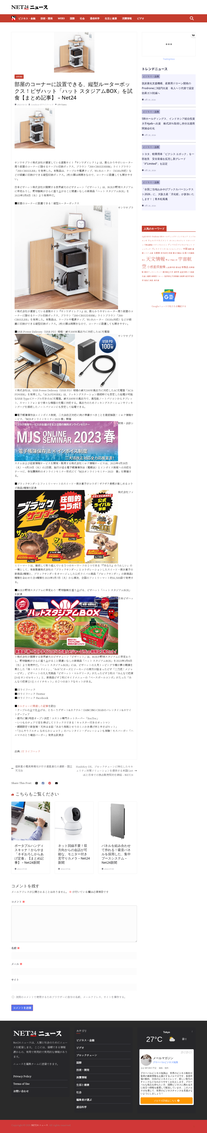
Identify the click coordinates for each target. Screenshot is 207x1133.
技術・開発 (47, 18)
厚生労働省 (177, 253)
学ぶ (167, 259)
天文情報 (155, 258)
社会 (82, 18)
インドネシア (182, 236)
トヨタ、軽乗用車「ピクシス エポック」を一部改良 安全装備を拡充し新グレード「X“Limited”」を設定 (168, 158)
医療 (170, 253)
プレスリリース (158, 248)
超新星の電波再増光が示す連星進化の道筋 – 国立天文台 (43, 768)
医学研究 (164, 253)
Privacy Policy (22, 1076)
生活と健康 (111, 18)
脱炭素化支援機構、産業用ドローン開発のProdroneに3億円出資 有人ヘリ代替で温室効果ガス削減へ (168, 88)
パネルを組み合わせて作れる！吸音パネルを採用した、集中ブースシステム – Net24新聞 (116, 854)
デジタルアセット (185, 245)
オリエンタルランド (177, 240)
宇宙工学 (173, 260)
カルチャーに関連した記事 (32, 706)
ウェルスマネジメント (158, 240)
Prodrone (155, 236)
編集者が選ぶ (84, 1100)
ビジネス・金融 (26, 18)
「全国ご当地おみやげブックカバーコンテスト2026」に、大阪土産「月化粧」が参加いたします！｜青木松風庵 (168, 194)
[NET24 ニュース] (13, 18)
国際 (72, 18)
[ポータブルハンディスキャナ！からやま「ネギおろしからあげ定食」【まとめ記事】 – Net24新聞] (30, 804)
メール (16, 964)
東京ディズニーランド (153, 272)
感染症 (178, 267)
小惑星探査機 (156, 266)
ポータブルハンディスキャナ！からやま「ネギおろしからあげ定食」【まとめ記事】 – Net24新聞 (29, 854)
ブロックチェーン (86, 1055)
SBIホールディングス (168, 236)
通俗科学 (95, 18)
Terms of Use (21, 1084)
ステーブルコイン (160, 245)
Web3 (61, 18)
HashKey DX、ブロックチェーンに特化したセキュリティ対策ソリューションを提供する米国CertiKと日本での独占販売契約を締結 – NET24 (104, 771)
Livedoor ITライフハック (42, 104)
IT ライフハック (30, 751)
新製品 (185, 267)
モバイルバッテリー (174, 249)
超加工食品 (148, 280)
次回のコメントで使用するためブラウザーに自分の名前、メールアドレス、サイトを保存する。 (71, 997)
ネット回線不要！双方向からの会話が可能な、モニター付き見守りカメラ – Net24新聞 (74, 854)
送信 (44, 1064)
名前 (15, 948)
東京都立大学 (168, 272)
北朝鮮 (157, 252)
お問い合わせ (21, 1091)
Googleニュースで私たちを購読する (169, 306)
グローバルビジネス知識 (165, 1062)
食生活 (156, 280)
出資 (151, 253)
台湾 (184, 252)
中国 (185, 248)
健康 (190, 249)
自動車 (182, 276)
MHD (149, 236)
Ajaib (144, 236)
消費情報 (127, 18)
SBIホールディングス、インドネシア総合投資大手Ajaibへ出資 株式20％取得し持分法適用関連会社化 (168, 123)
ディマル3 (172, 244)
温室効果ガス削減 (187, 272)
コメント (18, 902)
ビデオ (140, 18)
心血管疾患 (170, 267)
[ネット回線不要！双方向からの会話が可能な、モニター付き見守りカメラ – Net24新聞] (74, 804)
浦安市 (176, 272)
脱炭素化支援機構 (171, 276)
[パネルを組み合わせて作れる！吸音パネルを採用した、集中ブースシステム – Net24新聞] (117, 804)
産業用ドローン (157, 276)
